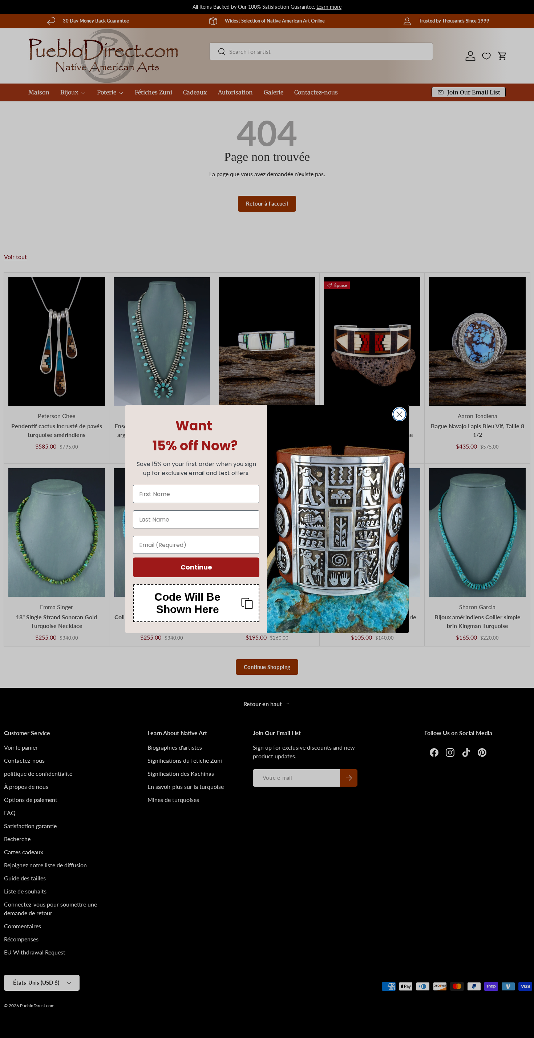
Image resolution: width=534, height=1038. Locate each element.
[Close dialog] (399, 414)
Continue (196, 567)
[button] (196, 603)
